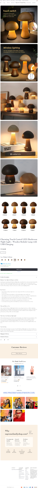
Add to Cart (19, 269)
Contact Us (8, 0)
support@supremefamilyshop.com (16, 469)
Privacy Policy (13, 0)
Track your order (21, 478)
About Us (4, 0)
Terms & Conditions (18, 0)
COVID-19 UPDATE (25, 0)
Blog (1, 0)
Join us (19, 390)
